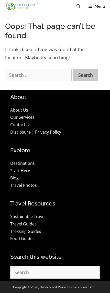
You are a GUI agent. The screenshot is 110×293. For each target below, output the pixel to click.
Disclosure (20, 132)
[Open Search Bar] (78, 6)
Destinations (22, 163)
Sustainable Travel (28, 216)
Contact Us (20, 124)
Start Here (20, 170)
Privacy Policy (48, 132)
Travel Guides (23, 224)
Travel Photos (23, 185)
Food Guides (22, 238)
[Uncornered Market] (22, 6)
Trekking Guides (25, 231)
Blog (14, 178)
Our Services (22, 117)
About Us (19, 110)
